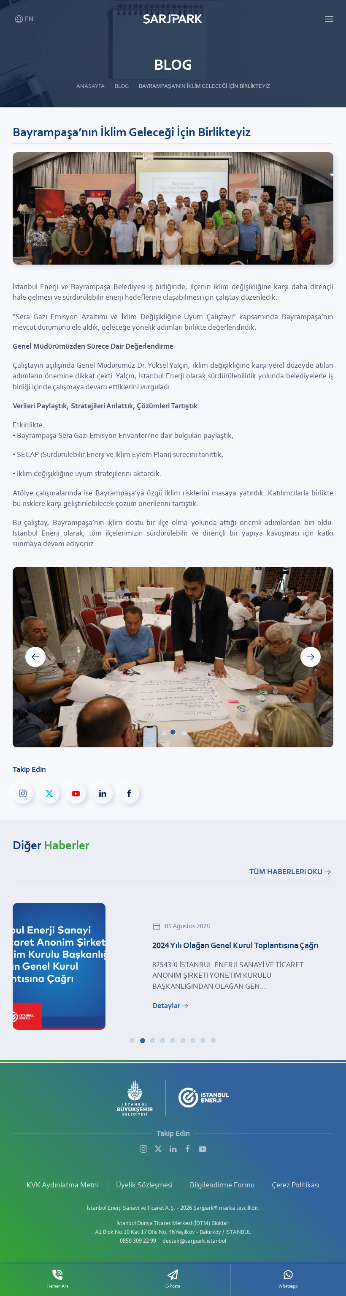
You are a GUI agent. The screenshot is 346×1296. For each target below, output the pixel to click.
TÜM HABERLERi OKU (286, 871)
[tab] (162, 732)
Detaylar (166, 1005)
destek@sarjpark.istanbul (194, 1240)
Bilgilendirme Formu (222, 1184)
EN (29, 19)
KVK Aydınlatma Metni (63, 1184)
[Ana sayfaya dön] (173, 19)
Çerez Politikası (295, 1184)
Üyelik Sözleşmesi (144, 1184)
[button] (329, 19)
